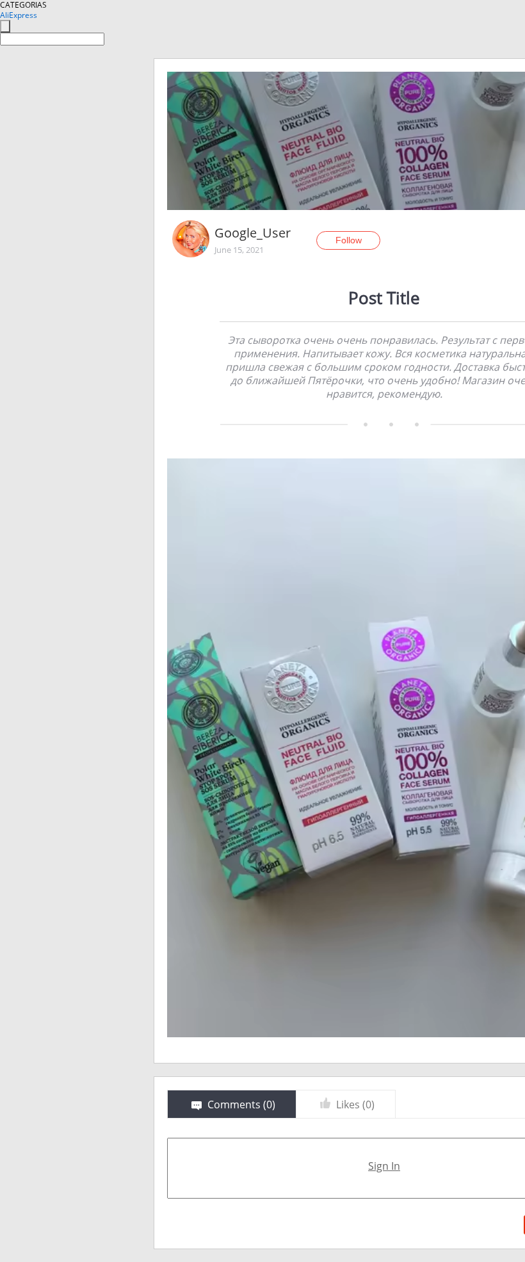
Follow (348, 240)
